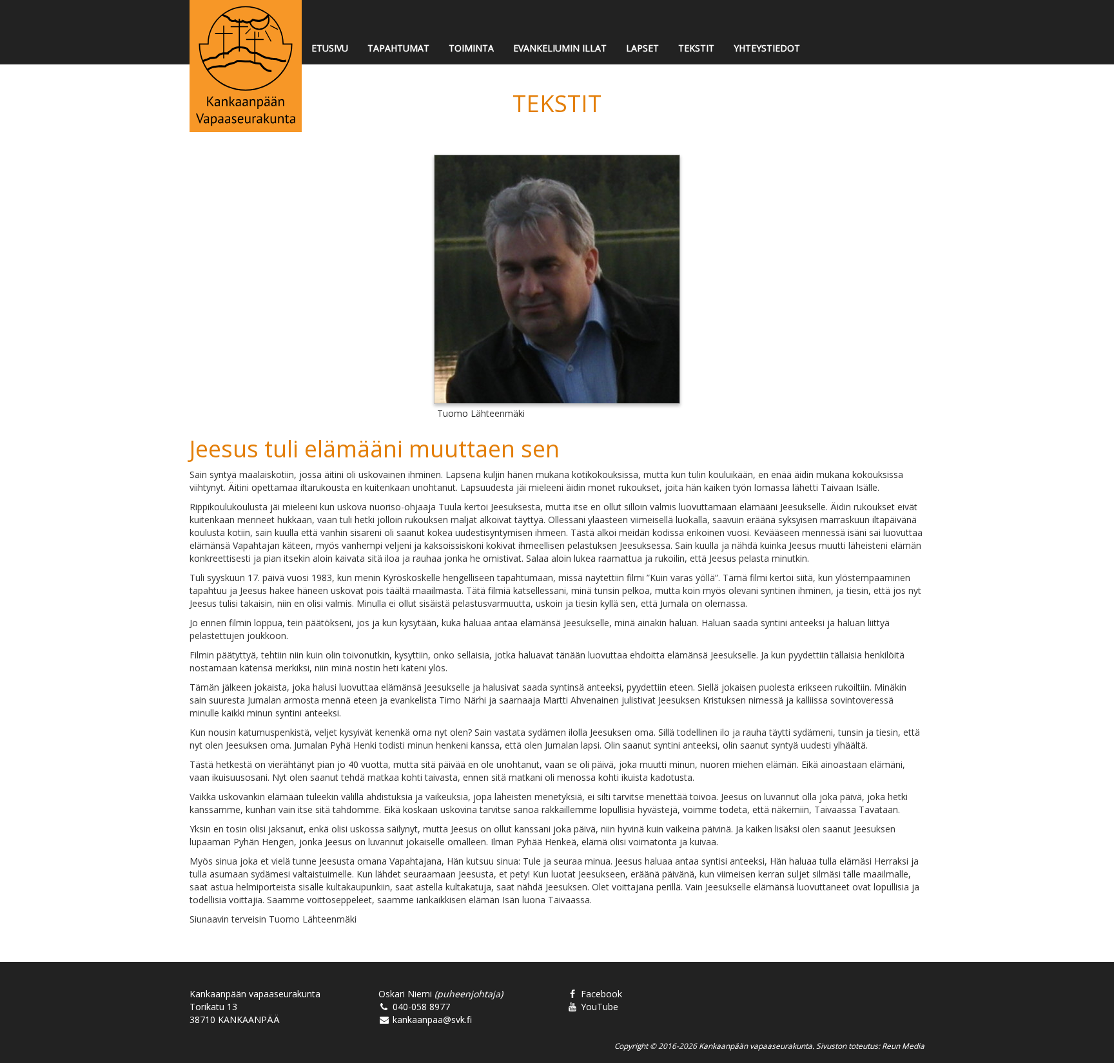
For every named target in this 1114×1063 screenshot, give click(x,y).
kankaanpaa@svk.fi (431, 1019)
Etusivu (329, 48)
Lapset (642, 48)
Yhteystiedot (767, 48)
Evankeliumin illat (560, 48)
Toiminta (471, 48)
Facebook (600, 994)
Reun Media (903, 1045)
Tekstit (696, 48)
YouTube (598, 1007)
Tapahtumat (398, 48)
